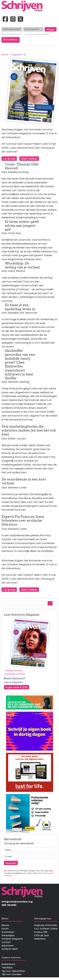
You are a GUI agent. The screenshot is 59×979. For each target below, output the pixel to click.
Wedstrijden (8, 935)
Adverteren (8, 945)
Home (5, 54)
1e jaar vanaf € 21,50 (17, 687)
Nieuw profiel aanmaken (12, 34)
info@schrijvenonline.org (17, 901)
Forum (5, 928)
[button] (11, 40)
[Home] (23, 6)
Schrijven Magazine (12, 938)
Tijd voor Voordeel (11, 974)
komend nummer (15, 674)
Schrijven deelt (10, 948)
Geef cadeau (29, 158)
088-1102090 (9, 905)
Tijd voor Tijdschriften (13, 971)
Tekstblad (7, 967)
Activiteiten (8, 932)
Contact (6, 942)
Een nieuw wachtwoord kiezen (36, 34)
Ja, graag (9, 158)
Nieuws (5, 925)
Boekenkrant (8, 964)
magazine (16, 54)
